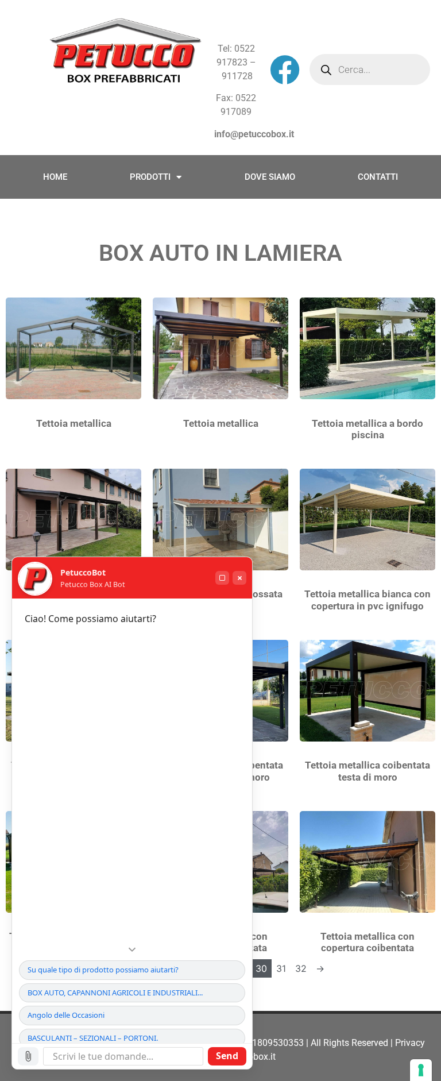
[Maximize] (222, 578)
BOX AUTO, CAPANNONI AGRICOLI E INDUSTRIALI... (115, 992)
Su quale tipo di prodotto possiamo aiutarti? (103, 969)
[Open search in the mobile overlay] (370, 69)
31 (281, 968)
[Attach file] (28, 1056)
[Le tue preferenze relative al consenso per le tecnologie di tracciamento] (421, 1070)
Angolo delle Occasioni (66, 1015)
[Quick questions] (132, 949)
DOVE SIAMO (270, 177)
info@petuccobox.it (254, 134)
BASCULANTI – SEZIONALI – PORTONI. (93, 1038)
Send (227, 1055)
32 (301, 968)
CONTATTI (378, 177)
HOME (55, 177)
